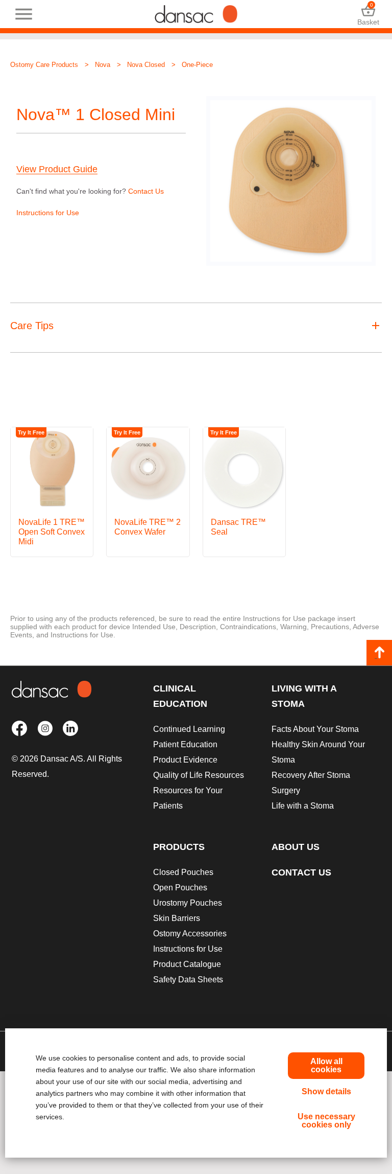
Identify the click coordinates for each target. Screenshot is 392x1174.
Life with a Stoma (303, 805)
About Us (296, 847)
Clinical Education (180, 696)
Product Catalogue (187, 964)
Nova (102, 64)
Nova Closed (146, 64)
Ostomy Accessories (190, 933)
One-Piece (197, 64)
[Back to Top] (379, 652)
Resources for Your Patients (188, 798)
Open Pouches (180, 887)
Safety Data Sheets (188, 979)
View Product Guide (56, 169)
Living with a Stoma (304, 696)
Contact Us (146, 191)
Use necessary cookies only (326, 1120)
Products (179, 847)
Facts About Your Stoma (315, 729)
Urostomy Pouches (187, 903)
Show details (326, 1091)
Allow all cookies (326, 1065)
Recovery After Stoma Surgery (311, 783)
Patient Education (185, 744)
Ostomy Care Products (44, 64)
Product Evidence (185, 759)
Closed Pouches (183, 872)
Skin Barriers (176, 918)
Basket (368, 14)
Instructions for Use (47, 213)
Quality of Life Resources (198, 775)
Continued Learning (189, 729)
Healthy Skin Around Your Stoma (318, 752)
